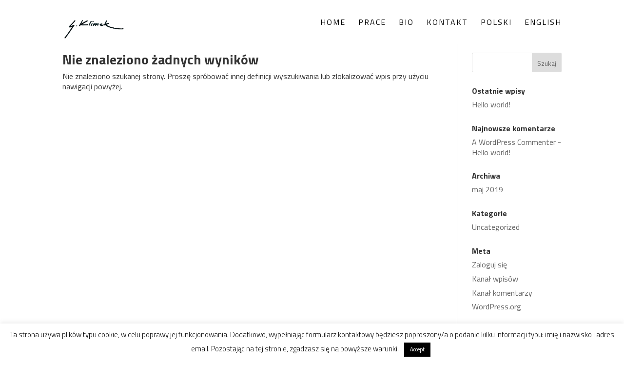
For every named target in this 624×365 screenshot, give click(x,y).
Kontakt (447, 23)
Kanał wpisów (495, 278)
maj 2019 (487, 189)
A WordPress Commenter (514, 142)
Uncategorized (496, 227)
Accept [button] (417, 349)
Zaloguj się (489, 264)
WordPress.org (496, 306)
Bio (406, 23)
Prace (372, 23)
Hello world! (491, 104)
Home (333, 23)
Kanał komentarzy (502, 293)
